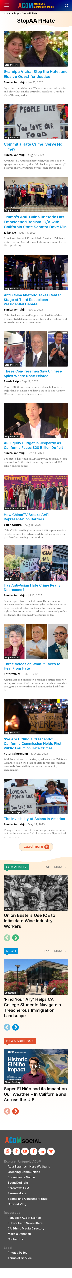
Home (7, 13)
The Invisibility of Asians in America (34, 819)
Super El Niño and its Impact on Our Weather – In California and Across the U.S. (35, 1094)
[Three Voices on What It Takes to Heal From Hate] (36, 641)
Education (10, 992)
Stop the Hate (11, 64)
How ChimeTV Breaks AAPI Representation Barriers (26, 517)
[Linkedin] (42, 1151)
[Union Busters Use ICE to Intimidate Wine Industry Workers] (36, 893)
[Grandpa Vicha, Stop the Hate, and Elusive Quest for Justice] (36, 49)
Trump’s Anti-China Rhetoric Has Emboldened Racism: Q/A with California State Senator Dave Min (35, 222)
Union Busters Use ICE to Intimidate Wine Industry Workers (29, 921)
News (11, 951)
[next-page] (15, 938)
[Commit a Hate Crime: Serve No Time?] (36, 121)
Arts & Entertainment (15, 508)
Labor (8, 908)
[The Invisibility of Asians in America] (36, 796)
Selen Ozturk (13, 525)
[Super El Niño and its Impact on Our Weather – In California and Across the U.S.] (36, 1066)
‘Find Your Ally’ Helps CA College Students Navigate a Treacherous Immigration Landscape (32, 1007)
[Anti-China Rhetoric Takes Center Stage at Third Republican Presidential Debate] (36, 272)
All (48, 867)
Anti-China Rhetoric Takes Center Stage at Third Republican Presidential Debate (32, 299)
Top (47, 951)
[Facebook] (33, 1151)
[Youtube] (25, 1151)
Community (16, 867)
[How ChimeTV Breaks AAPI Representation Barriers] (36, 492)
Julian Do (10, 232)
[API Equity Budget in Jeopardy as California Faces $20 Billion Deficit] (36, 420)
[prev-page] (7, 938)
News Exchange (12, 812)
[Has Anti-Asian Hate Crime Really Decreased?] (36, 563)
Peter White (12, 674)
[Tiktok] (16, 1151)
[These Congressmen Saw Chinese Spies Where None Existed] (36, 349)
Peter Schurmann (16, 753)
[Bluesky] (51, 1151)
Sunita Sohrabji (14, 82)
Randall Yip (11, 381)
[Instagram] (8, 1151)
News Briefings (20, 1041)
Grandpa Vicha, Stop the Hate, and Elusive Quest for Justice (36, 74)
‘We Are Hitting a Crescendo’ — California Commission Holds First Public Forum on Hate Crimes (32, 743)
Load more (33, 846)
